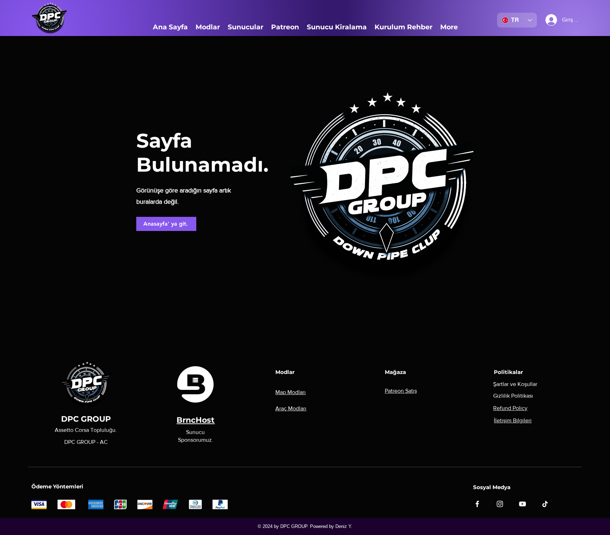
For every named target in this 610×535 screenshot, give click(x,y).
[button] (208, 27)
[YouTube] (522, 504)
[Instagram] (500, 504)
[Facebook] (477, 504)
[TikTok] (545, 504)
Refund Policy (510, 408)
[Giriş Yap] (545, 20)
